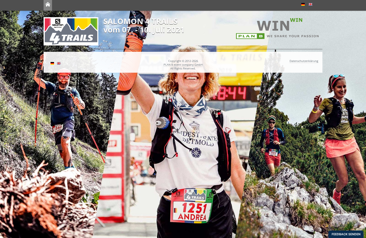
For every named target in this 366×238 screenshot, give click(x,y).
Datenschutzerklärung (304, 61)
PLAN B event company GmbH (183, 64)
